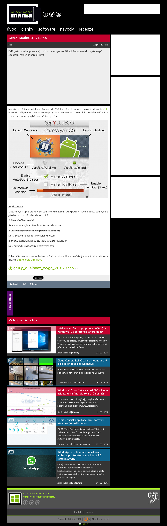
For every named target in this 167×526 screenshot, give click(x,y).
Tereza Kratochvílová (67, 444)
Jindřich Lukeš (64, 353)
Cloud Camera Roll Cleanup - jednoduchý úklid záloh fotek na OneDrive (82, 362)
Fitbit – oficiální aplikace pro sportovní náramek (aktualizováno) (80, 422)
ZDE (105, 109)
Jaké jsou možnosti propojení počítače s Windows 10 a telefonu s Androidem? (81, 330)
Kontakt (78, 512)
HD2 (24, 284)
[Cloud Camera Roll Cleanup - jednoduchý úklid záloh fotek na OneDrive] (31, 372)
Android (14, 284)
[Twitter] (52, 14)
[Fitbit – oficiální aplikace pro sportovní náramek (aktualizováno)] (31, 431)
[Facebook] (46, 14)
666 (10, 45)
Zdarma (34, 284)
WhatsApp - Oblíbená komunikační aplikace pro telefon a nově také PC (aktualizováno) (79, 455)
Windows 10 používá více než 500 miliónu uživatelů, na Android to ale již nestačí (82, 392)
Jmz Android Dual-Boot (29, 260)
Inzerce (89, 512)
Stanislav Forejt (64, 383)
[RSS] (59, 14)
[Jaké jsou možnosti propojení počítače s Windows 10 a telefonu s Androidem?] (31, 339)
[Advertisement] (122, 9)
